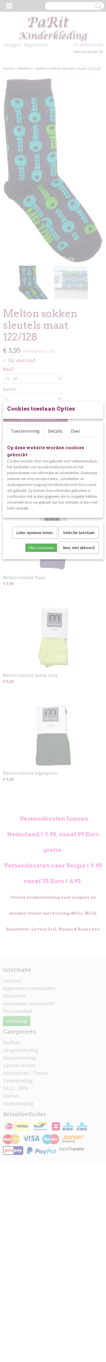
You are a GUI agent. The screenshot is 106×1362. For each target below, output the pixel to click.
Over (75, 431)
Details (55, 431)
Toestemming (25, 431)
